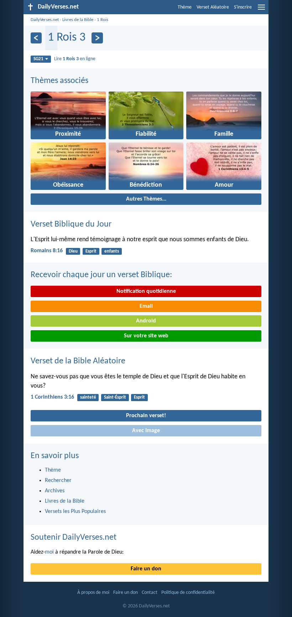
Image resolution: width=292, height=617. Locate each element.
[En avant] (97, 37)
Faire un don (146, 569)
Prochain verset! (146, 416)
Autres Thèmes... (146, 199)
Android (146, 321)
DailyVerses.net (45, 19)
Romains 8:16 (47, 251)
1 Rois (102, 19)
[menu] (261, 10)
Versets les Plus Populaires (75, 511)
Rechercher (58, 480)
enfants (111, 251)
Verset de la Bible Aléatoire (78, 361)
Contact (149, 592)
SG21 (38, 59)
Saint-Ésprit (115, 397)
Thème (185, 7)
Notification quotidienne (146, 291)
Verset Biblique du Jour (71, 224)
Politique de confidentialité (188, 592)
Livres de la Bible (77, 19)
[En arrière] (36, 37)
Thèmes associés (59, 81)
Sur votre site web (146, 336)
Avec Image (146, 431)
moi (49, 552)
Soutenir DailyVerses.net (73, 537)
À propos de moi (93, 592)
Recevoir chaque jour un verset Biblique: (101, 275)
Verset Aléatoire (213, 7)
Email (146, 306)
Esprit (91, 251)
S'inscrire (243, 7)
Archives (54, 491)
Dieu (73, 251)
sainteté (88, 397)
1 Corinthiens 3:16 (52, 397)
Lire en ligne (74, 59)
